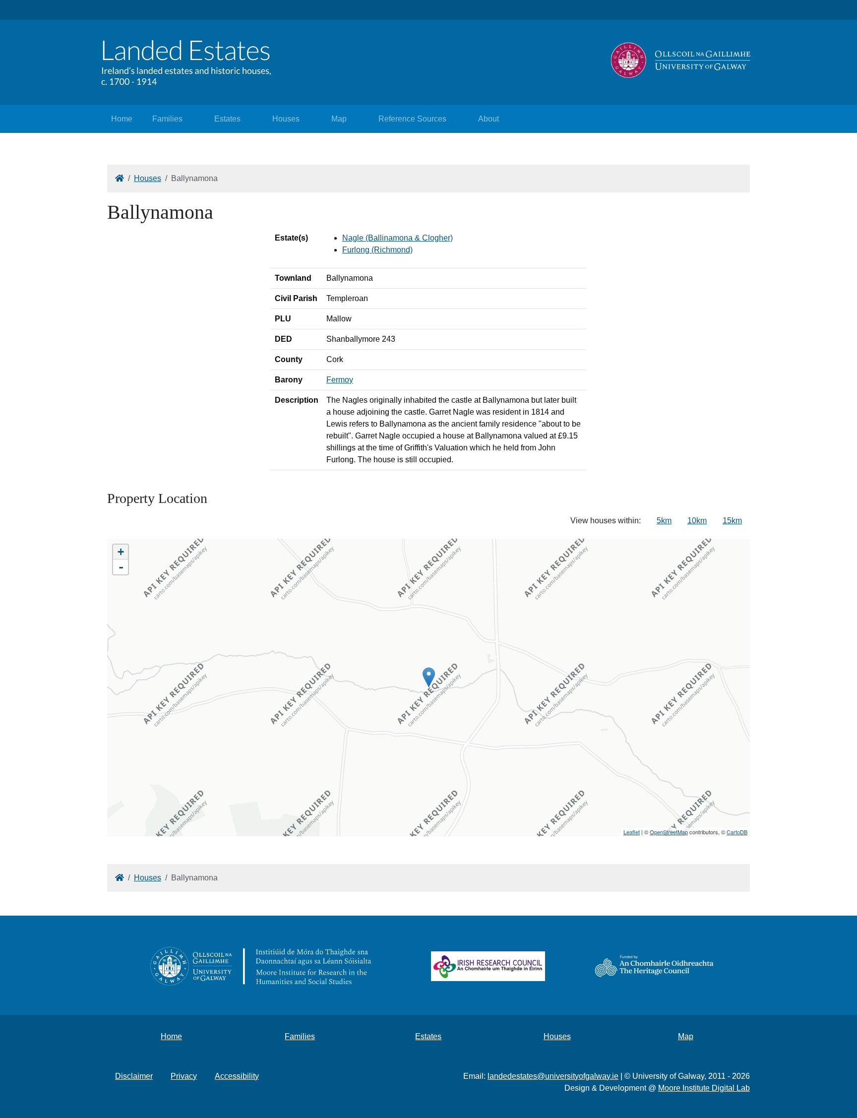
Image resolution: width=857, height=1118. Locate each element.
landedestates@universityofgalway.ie (553, 1076)
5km (664, 520)
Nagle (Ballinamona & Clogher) (397, 238)
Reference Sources (412, 119)
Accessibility (237, 1076)
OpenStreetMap (669, 832)
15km (732, 520)
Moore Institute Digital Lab (704, 1088)
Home (121, 119)
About (488, 119)
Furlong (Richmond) (377, 250)
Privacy (184, 1076)
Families (167, 119)
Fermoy (339, 379)
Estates (227, 119)
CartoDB (737, 832)
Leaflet (631, 832)
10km (697, 520)
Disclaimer (134, 1076)
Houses (286, 119)
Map (339, 119)
